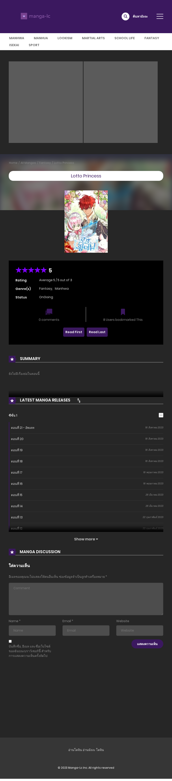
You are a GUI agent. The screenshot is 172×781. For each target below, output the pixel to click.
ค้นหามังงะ (140, 16)
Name (13, 621)
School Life (124, 38)
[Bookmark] (123, 312)
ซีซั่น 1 (13, 415)
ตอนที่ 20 (17, 439)
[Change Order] (79, 400)
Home (13, 163)
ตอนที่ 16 (17, 483)
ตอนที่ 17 (16, 472)
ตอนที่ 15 (16, 495)
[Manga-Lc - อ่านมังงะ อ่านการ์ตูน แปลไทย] (35, 16)
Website (122, 621)
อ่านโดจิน (75, 750)
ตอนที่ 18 (17, 461)
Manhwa (16, 38)
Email (66, 621)
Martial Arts (93, 38)
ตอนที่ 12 (16, 528)
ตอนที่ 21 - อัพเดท (22, 427)
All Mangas (28, 163)
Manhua (41, 38)
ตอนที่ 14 (17, 506)
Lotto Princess (64, 163)
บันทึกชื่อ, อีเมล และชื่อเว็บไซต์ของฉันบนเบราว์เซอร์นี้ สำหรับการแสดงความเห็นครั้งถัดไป (30, 651)
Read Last (97, 332)
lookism (65, 38)
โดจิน (100, 750)
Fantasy (151, 38)
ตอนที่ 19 (17, 450)
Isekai (14, 45)
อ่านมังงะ (89, 750)
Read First (73, 332)
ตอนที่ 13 (17, 517)
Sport (34, 45)
